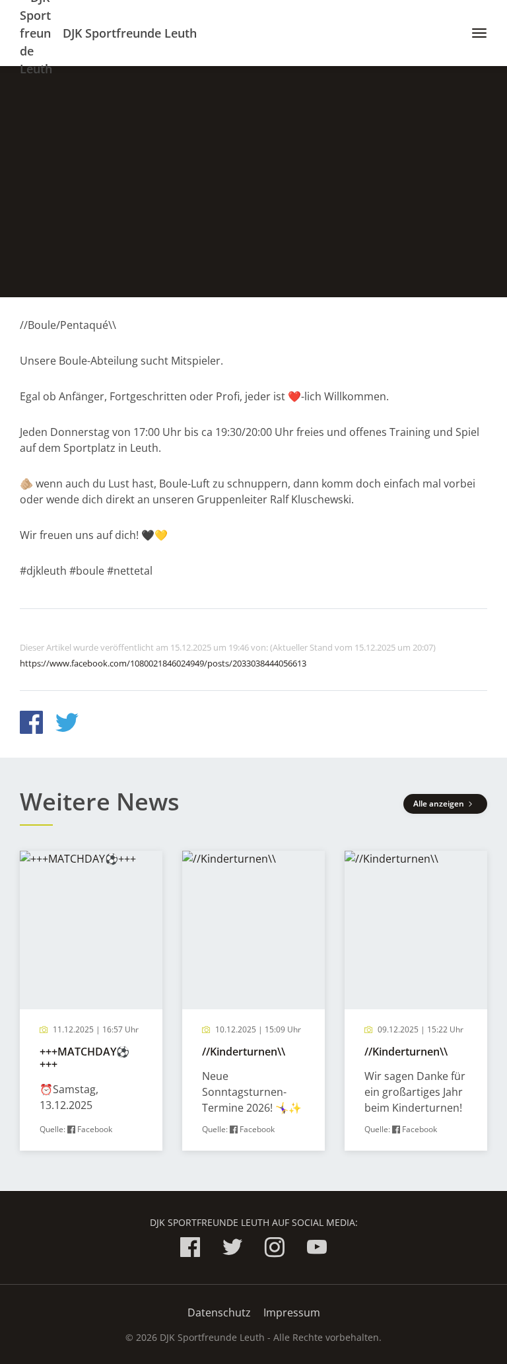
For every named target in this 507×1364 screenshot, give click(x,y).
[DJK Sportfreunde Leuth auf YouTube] (317, 1249)
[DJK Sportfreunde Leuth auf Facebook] (190, 1249)
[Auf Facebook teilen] (31, 724)
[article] (91, 1001)
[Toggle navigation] (474, 33)
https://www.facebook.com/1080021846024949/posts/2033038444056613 (163, 663)
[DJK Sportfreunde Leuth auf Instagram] (275, 1249)
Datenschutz (219, 1312)
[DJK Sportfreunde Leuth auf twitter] (232, 1249)
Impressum (291, 1312)
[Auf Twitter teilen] (67, 724)
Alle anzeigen (439, 803)
